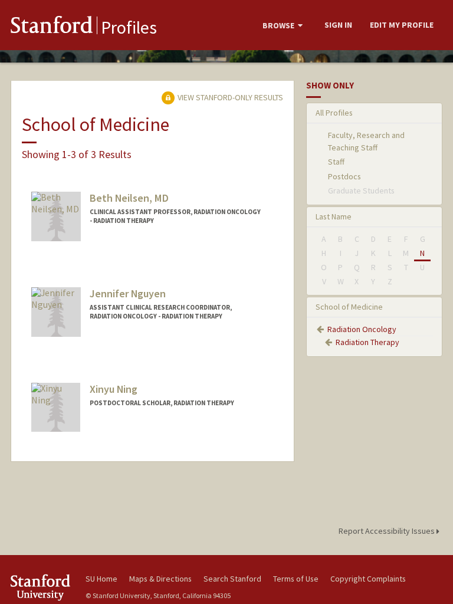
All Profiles (334, 112)
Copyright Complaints (368, 578)
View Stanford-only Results (229, 97)
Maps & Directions (160, 578)
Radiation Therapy (367, 342)
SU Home (101, 578)
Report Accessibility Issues (387, 531)
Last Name (334, 216)
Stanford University (41, 587)
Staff (336, 161)
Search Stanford (232, 578)
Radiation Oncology (361, 329)
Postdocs (344, 176)
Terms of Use (296, 578)
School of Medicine (349, 306)
